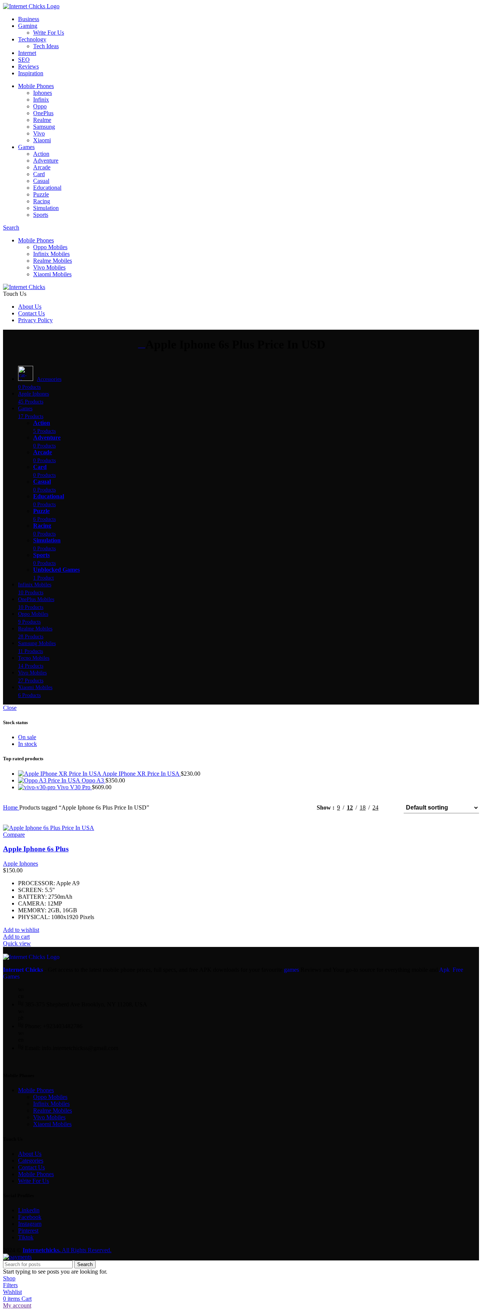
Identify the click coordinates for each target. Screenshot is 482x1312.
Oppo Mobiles (50, 247)
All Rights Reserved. (67, 1250)
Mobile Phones (36, 1090)
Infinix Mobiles (51, 254)
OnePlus (43, 113)
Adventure (45, 160)
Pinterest (28, 1230)
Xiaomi (42, 140)
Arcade (41, 167)
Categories (30, 1160)
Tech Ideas (46, 46)
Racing (41, 201)
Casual (41, 181)
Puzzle (41, 194)
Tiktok (26, 1237)
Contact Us (31, 1167)
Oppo (40, 106)
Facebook (29, 1217)
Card (39, 174)
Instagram (29, 1224)
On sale (27, 737)
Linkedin (29, 1210)
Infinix (41, 99)
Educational (47, 187)
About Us (29, 1154)
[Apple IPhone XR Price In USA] (60, 773)
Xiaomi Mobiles (52, 274)
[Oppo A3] (50, 780)
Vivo (39, 133)
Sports (40, 215)
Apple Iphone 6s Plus (36, 849)
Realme (42, 120)
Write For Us (48, 32)
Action (41, 154)
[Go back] (141, 345)
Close (10, 708)
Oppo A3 (93, 780)
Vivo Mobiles (49, 267)
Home (11, 807)
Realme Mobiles (52, 260)
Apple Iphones (20, 863)
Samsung (44, 126)
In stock (27, 744)
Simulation (46, 208)
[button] (16, 936)
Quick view (17, 943)
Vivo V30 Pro (74, 787)
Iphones (42, 93)
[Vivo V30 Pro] (37, 787)
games (291, 969)
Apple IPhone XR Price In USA (141, 773)
